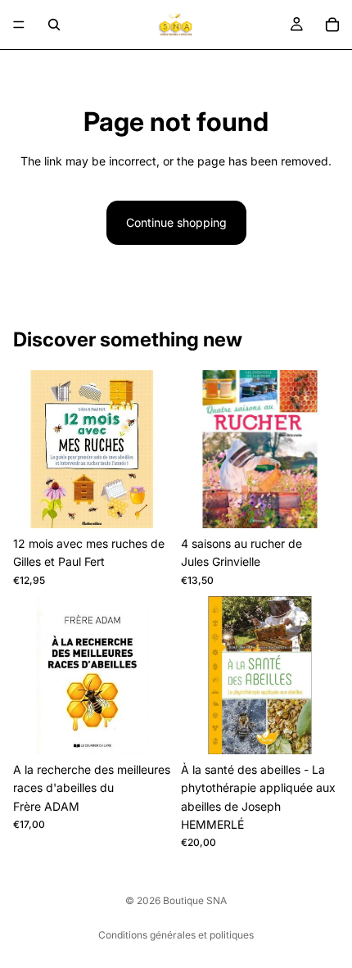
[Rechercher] (54, 25)
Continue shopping (176, 222)
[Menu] (19, 24)
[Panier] (332, 25)
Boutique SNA (195, 900)
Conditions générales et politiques (176, 935)
